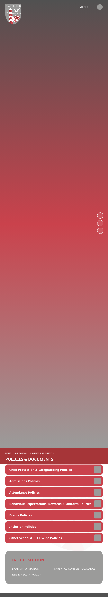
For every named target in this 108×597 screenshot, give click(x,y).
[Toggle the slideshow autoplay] (100, 231)
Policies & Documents (42, 453)
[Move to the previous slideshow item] (100, 223)
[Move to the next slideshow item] (100, 215)
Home (8, 453)
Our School (20, 453)
